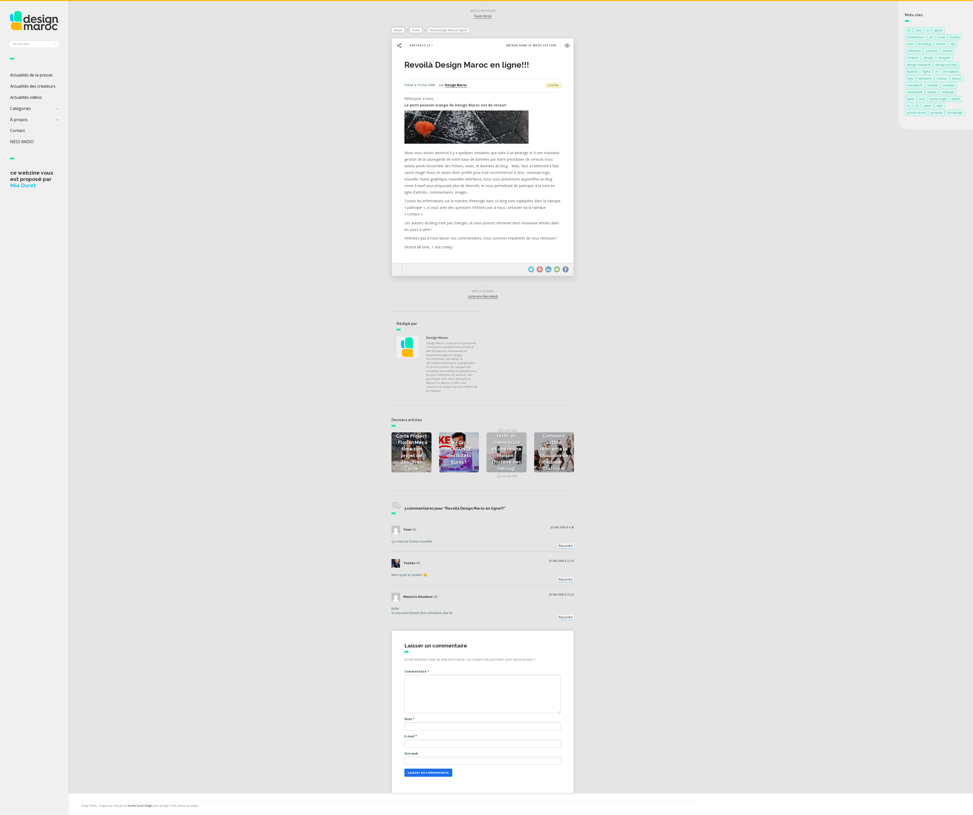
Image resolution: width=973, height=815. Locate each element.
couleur (947, 51)
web (940, 106)
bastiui (955, 37)
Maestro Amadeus (418, 597)
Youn (407, 530)
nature (932, 92)
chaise (940, 44)
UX (917, 106)
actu (919, 30)
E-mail (410, 736)
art (931, 37)
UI (908, 106)
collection (914, 51)
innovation (950, 71)
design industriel (919, 65)
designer (944, 57)
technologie (938, 99)
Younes (409, 563)
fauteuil (912, 71)
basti (941, 37)
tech (922, 99)
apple (938, 30)
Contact (17, 130)
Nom (409, 719)
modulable (915, 92)
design (928, 57)
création (913, 57)
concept (931, 51)
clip (952, 44)
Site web (411, 753)
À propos (19, 119)
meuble (932, 85)
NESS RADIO (22, 141)
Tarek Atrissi (483, 16)
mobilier (949, 85)
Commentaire (416, 671)
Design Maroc (456, 85)
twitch (956, 99)
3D (909, 30)
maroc (956, 78)
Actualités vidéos (26, 97)
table (910, 99)
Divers (416, 30)
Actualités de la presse (31, 75)
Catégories (20, 108)
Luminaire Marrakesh (483, 296)
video (928, 106)
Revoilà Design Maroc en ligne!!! (466, 64)
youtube (937, 112)
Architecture (915, 37)
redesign (948, 92)
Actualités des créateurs (32, 86)
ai (928, 30)
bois (910, 44)
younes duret (916, 112)
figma (926, 71)
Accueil (398, 30)
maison (942, 78)
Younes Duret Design (140, 805)
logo (910, 78)
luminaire (925, 78)
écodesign (954, 112)
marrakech (914, 85)
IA (936, 71)
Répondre (565, 546)
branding (924, 44)
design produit (946, 65)
